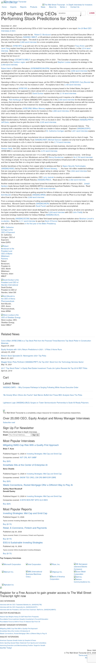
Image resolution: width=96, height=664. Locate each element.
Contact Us (74, 7)
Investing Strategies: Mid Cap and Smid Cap (44, 453)
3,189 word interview (72, 84)
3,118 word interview (68, 93)
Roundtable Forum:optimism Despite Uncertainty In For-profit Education (24, 619)
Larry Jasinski (48, 177)
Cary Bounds (85, 82)
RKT (32, 500)
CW (36, 477)
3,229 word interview (56, 212)
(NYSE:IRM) (27, 108)
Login (91, 13)
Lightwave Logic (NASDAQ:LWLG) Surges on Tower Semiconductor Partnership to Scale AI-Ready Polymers (45, 402)
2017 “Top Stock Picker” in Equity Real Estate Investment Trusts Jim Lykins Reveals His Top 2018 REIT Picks (44, 368)
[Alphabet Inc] (8, 584)
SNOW (22, 477)
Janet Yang (5, 48)
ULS (41, 500)
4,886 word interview (60, 111)
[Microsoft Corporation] (11, 564)
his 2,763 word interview (82, 157)
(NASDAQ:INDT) (41, 139)
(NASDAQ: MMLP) (30, 37)
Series (63, 7)
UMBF (34, 457)
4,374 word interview (49, 151)
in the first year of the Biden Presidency (40, 223)
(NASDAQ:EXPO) (84, 128)
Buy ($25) (7, 461)
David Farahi (41, 206)
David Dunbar (37, 93)
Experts (13, 7)
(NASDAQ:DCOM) (22, 218)
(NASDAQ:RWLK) (44, 179)
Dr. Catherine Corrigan (55, 131)
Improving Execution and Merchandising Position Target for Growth (22, 645)
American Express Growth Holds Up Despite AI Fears (18, 640)
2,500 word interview (66, 99)
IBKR (45, 477)
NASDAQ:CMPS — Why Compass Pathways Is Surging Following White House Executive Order (40, 387)
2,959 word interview (9, 64)
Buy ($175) (7, 524)
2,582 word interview (77, 179)
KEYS (24, 500)
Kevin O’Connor (51, 221)
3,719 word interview (62, 142)
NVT (21, 457)
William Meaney (38, 108)
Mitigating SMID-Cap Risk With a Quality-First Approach (31, 445)
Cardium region (19, 62)
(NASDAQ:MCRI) (42, 203)
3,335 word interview (48, 122)
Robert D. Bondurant (42, 34)
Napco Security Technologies (74, 166)
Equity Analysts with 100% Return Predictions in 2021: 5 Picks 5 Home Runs (31, 349)
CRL (25, 457)
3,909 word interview (47, 188)
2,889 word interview (28, 42)
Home (4, 7)
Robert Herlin (6, 68)
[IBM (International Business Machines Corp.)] (36, 574)
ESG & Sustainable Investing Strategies (23, 542)
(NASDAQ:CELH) (52, 214)
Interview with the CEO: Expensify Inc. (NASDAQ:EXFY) (19, 607)
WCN (28, 500)
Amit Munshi (6, 194)
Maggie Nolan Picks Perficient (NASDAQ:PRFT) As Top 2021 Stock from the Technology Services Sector (42, 362)
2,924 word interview (78, 171)
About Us (52, 7)
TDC (27, 477)
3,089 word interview (36, 197)
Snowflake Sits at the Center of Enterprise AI (25, 464)
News (43, 7)
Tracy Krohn (80, 46)
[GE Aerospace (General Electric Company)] (84, 566)
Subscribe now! (9, 422)
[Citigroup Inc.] (56, 571)
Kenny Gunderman (56, 157)
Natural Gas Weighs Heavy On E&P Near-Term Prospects (19, 616)
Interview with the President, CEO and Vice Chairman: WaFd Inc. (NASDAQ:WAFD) (28, 609)
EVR (49, 477)
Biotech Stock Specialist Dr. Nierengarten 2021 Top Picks (23, 355)
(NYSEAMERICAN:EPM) (40, 68)
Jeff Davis (5, 122)
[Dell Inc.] (78, 576)
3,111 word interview (27, 221)
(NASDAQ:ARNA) (39, 194)
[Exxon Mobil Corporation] (84, 572)
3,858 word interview (79, 71)
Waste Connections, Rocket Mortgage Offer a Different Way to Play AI (38, 484)
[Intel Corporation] (33, 564)
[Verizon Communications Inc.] (84, 580)
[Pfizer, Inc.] (55, 564)
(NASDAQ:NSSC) (8, 168)
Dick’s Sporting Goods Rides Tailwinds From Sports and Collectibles (23, 643)
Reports (23, 7)
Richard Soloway (50, 168)
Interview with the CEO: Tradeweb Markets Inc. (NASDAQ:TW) (21, 604)
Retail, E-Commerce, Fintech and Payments (25, 527)
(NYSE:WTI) (17, 46)
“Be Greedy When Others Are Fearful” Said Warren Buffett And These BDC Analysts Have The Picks (42, 395)
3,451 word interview (79, 131)
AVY (29, 457)
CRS (40, 477)
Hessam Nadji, (7, 148)
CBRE (53, 477)
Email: (5, 434)
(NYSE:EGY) (74, 82)
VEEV (45, 500)
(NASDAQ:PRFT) (86, 119)
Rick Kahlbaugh (15, 99)
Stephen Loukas (64, 62)
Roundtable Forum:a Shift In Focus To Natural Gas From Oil (20, 621)
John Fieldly (77, 212)
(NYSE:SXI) (23, 88)
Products (33, 7)
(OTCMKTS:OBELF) (23, 59)
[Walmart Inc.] (8, 571)
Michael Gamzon (55, 139)
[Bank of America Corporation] (60, 577)
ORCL (32, 477)
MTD (37, 500)
